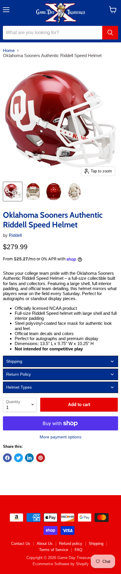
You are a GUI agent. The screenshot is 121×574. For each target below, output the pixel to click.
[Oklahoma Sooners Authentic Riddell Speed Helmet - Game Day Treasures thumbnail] (12, 191)
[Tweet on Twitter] (18, 457)
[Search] (110, 32)
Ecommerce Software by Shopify (61, 564)
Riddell (15, 235)
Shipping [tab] (14, 361)
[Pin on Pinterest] (40, 457)
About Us (45, 543)
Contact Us (20, 543)
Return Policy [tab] (18, 374)
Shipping (96, 543)
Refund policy (70, 543)
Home (9, 50)
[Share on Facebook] (7, 457)
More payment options (60, 437)
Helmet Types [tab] (19, 387)
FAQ (78, 550)
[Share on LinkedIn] (29, 457)
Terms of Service (53, 550)
